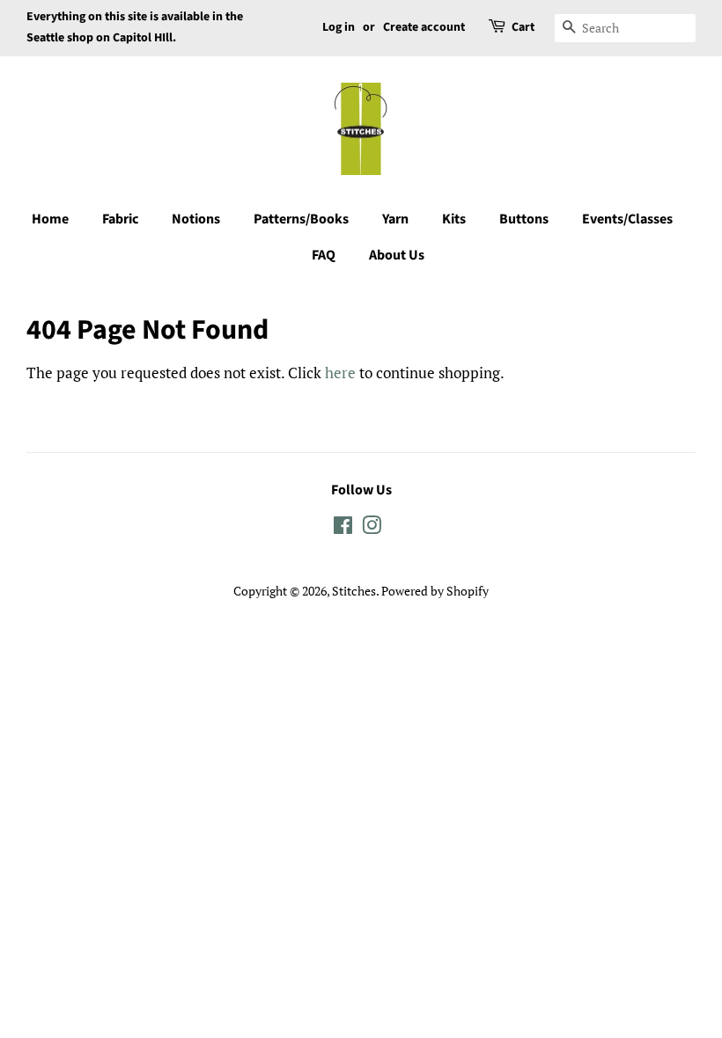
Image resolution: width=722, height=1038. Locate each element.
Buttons (524, 219)
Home (50, 219)
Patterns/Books (301, 219)
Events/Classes (627, 219)
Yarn (395, 219)
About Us (396, 255)
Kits (454, 219)
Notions (196, 219)
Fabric (120, 219)
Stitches (354, 590)
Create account (424, 27)
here (340, 372)
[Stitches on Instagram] (371, 528)
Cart (523, 27)
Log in (338, 27)
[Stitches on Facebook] (343, 528)
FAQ (323, 255)
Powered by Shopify (435, 590)
